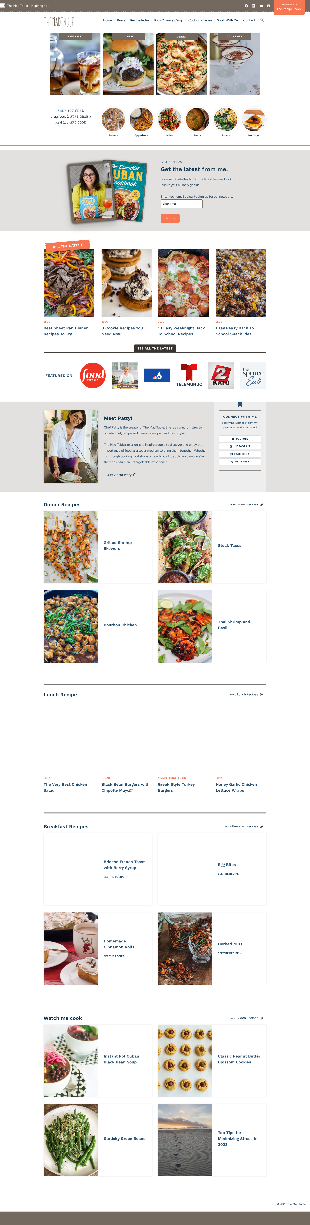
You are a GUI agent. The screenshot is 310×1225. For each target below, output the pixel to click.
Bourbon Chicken (120, 625)
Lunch (48, 778)
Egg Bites (227, 864)
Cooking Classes (200, 20)
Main (183, 778)
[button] (262, 20)
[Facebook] (246, 6)
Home (107, 20)
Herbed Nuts (230, 944)
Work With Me (227, 20)
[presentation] (69, 283)
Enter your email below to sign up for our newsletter (198, 197)
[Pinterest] (268, 6)
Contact (249, 20)
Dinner (162, 778)
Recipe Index (139, 20)
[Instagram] (253, 6)
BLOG (47, 321)
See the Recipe (115, 877)
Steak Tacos (229, 545)
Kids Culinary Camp (168, 20)
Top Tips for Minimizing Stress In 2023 (238, 1138)
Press (121, 20)
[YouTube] (261, 6)
